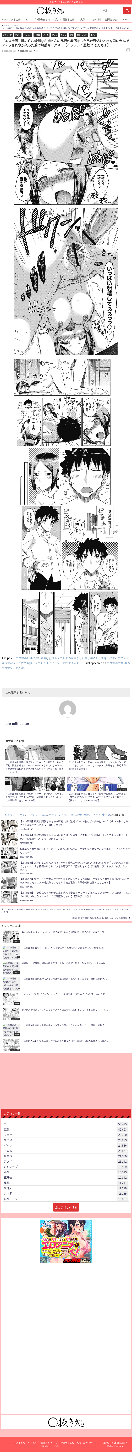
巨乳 (71, 35)
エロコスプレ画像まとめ (37, 19)
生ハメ (93, 35)
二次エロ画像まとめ (64, 19)
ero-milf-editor (17, 723)
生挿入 (65, 1188)
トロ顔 (37, 35)
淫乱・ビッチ (82, 35)
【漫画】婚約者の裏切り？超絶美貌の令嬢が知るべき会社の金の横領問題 (99, 918)
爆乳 (65, 1182)
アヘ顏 (65, 1193)
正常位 (65, 1177)
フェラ (54, 35)
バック (45, 35)
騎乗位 (65, 1156)
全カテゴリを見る (66, 1207)
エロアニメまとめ (11, 19)
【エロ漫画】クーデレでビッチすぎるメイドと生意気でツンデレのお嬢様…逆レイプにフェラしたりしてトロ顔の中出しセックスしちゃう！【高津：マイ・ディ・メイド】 (66, 911)
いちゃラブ (7, 35)
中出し (63, 35)
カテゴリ (96, 19)
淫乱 (65, 1172)
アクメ (17, 35)
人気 (82, 19)
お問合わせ (111, 19)
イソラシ (27, 35)
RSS (125, 19)
